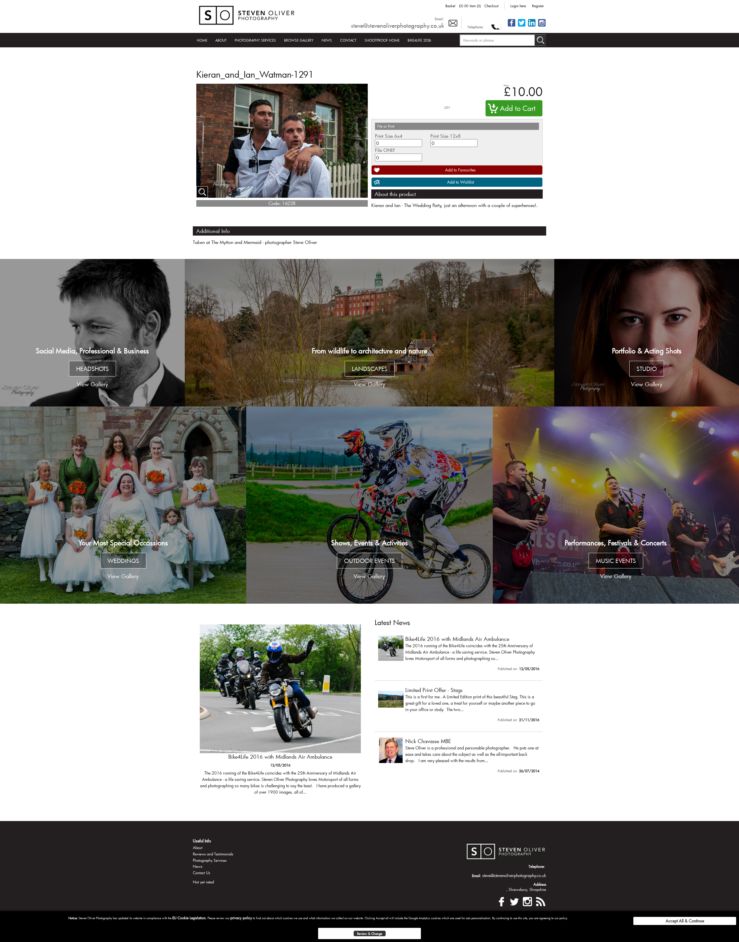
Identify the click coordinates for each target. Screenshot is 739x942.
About (221, 40)
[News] (540, 901)
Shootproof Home (382, 40)
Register (538, 5)
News (327, 40)
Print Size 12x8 (445, 136)
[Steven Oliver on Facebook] (501, 901)
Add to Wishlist (460, 182)
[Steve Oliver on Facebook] (511, 26)
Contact (348, 40)
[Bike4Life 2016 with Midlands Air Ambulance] (459, 654)
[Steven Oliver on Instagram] (527, 901)
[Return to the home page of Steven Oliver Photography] (247, 14)
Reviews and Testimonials (213, 854)
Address (539, 884)
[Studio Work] (646, 333)
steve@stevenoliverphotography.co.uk (397, 25)
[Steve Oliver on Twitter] (521, 26)
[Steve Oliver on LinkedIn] (531, 26)
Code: (274, 203)
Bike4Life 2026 (419, 40)
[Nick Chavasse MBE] (459, 756)
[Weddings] (123, 505)
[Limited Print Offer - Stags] (280, 712)
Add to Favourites (460, 170)
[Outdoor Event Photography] (369, 505)
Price (506, 85)
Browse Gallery (298, 40)
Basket (450, 5)
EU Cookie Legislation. (189, 917)
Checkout (491, 5)
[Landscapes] (369, 333)
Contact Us (201, 872)
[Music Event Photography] (616, 505)
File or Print (385, 126)
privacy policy (241, 917)
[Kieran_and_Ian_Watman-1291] (202, 192)
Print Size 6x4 (388, 136)
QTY (447, 108)
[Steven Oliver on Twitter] (514, 901)
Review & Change (369, 933)
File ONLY (385, 150)
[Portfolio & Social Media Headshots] (92, 333)
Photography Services (255, 40)
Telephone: (475, 27)
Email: (439, 18)
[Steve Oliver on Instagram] (542, 26)
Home (202, 40)
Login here (518, 5)
